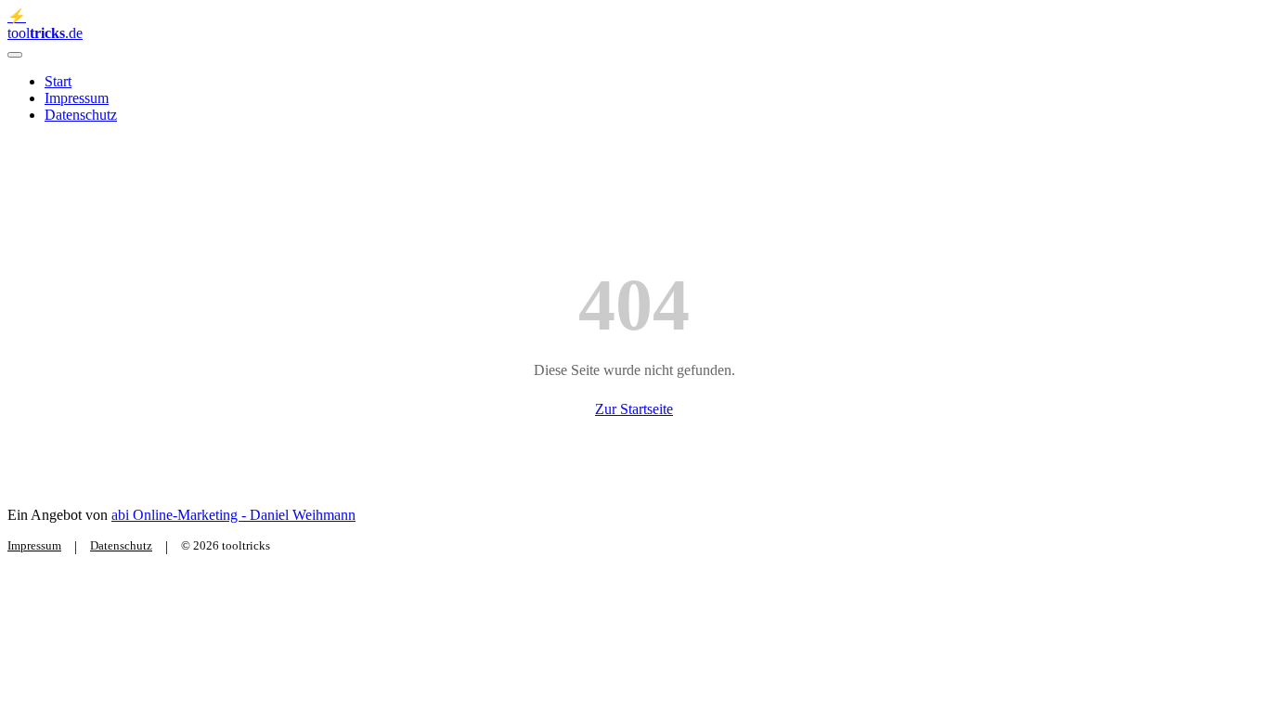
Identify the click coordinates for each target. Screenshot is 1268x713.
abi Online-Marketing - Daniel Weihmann (233, 515)
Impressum (77, 98)
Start (58, 81)
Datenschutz (81, 115)
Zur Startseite (634, 409)
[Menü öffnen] (14, 55)
